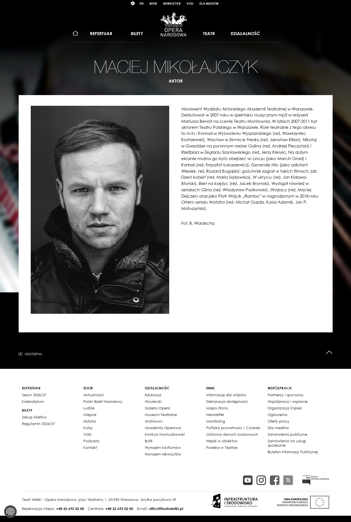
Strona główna (75, 33)
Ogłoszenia (277, 414)
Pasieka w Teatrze (221, 447)
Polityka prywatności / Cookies (233, 428)
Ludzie (88, 408)
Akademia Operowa (163, 428)
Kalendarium (33, 401)
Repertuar (101, 33)
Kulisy (88, 428)
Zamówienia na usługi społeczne (287, 443)
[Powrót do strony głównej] (173, 24)
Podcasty (91, 441)
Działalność (245, 33)
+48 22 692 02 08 (70, 508)
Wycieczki (153, 401)
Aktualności (93, 395)
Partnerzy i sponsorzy (286, 395)
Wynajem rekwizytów (163, 454)
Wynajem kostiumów (163, 447)
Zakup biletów (34, 417)
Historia (89, 421)
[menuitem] (75, 33)
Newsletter (171, 3)
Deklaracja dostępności (227, 401)
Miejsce (89, 414)
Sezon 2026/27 (34, 395)
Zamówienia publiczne (287, 434)
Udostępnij (33, 353)
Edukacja (153, 395)
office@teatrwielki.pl (166, 508)
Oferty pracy (278, 421)
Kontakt (90, 447)
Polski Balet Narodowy (102, 401)
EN (141, 3)
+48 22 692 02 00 (119, 508)
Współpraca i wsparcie (288, 401)
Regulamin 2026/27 (38, 423)
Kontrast (133, 3)
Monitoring (215, 421)
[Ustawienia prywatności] (10, 511)
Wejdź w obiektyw (222, 441)
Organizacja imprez (285, 408)
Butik (153, 3)
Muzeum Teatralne (161, 414)
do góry (329, 352)
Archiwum (153, 421)
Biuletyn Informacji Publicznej (293, 452)
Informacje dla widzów (226, 395)
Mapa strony (217, 408)
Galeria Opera (157, 408)
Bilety (137, 33)
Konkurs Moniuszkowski (165, 434)
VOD (189, 3)
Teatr (209, 33)
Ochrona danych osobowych (232, 434)
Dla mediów (209, 3)
